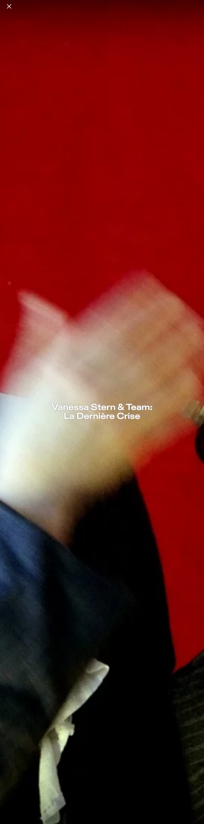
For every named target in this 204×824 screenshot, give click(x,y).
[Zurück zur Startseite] (9, 6)
